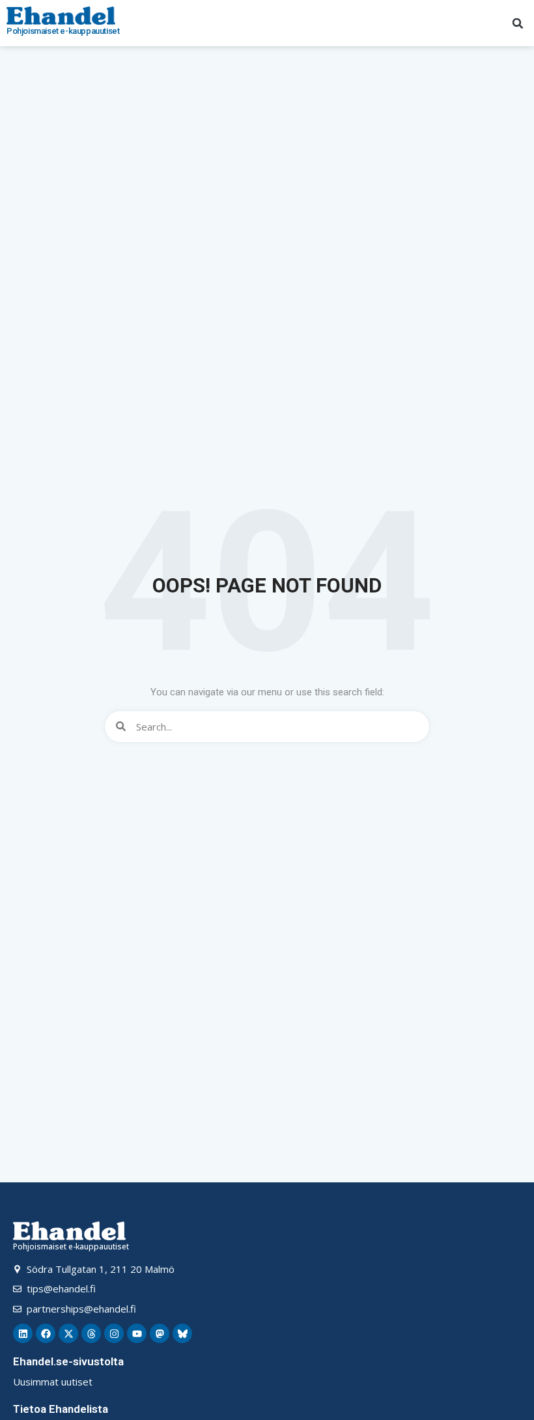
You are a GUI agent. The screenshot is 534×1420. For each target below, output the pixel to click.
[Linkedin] (23, 1333)
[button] (517, 23)
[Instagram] (114, 1333)
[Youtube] (137, 1333)
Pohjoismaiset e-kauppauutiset (63, 31)
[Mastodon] (159, 1333)
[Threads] (91, 1333)
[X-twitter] (68, 1333)
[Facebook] (45, 1333)
